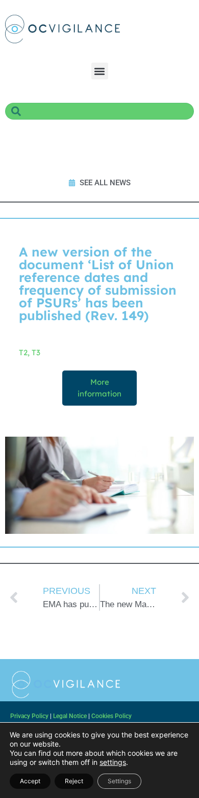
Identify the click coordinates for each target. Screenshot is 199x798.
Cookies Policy (111, 716)
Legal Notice (70, 716)
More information (99, 387)
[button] (99, 71)
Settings (119, 781)
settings (113, 762)
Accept (30, 781)
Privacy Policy (29, 716)
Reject (74, 781)
